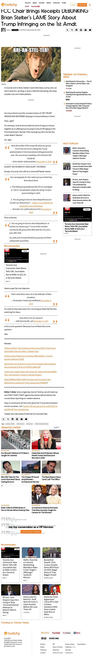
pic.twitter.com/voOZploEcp (31, 206)
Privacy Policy (69, 644)
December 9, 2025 (44, 162)
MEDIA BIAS (30, 424)
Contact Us (69, 653)
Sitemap (68, 650)
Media (35, 3)
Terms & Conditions (58, 653)
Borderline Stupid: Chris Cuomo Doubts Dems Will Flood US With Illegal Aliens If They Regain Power (51, 567)
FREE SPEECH (20, 424)
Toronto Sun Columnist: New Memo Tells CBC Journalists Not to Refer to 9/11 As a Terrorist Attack (16, 271)
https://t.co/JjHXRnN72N (42, 203)
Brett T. (8, 281)
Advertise (56, 650)
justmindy (26, 612)
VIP (54, 644)
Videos (48, 3)
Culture (41, 3)
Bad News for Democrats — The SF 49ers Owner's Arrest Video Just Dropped (79, 84)
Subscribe (82, 5)
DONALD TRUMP (10, 424)
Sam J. (9, 30)
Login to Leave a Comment (31, 532)
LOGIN (73, 5)
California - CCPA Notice (71, 647)
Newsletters (81, 644)
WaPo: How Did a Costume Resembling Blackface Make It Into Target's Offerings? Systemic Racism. (81, 153)
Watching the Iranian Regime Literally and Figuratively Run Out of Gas (78, 95)
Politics (28, 3)
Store (64, 3)
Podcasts (56, 3)
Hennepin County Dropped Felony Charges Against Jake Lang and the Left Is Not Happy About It (79, 106)
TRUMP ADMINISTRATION (41, 424)
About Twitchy (57, 647)
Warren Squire (48, 578)
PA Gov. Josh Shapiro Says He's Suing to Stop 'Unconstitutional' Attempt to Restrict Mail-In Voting (11, 605)
